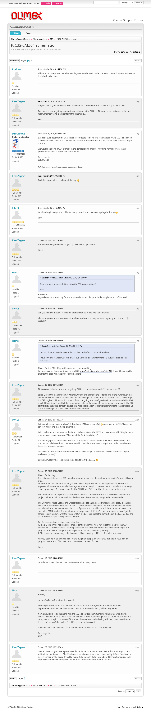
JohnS (15, 208)
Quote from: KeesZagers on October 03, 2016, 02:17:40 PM (64, 278)
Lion (14, 590)
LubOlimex (18, 133)
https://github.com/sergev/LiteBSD (96, 371)
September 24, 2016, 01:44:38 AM (52, 69)
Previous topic (121, 52)
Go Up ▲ (140, 707)
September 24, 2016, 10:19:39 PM (51, 101)
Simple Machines (27, 707)
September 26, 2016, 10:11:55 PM (51, 176)
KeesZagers (18, 101)
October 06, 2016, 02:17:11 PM (50, 385)
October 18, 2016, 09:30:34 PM (50, 590)
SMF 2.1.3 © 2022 (14, 707)
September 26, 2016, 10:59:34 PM (51, 208)
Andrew (16, 69)
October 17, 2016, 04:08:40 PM (50, 558)
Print (137, 60)
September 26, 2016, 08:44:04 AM (52, 133)
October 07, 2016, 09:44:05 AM (50, 420)
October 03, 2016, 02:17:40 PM (50, 240)
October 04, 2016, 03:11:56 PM (50, 308)
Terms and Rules (128, 707)
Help (118, 707)
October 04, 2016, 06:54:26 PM (50, 340)
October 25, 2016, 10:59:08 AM (50, 647)
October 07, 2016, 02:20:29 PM (50, 471)
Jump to (121, 691)
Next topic (135, 52)
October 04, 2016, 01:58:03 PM (50, 272)
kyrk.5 (15, 308)
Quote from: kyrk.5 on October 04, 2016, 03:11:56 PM (62, 346)
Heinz (15, 272)
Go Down (14, 60)
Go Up (12, 678)
